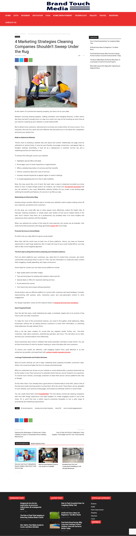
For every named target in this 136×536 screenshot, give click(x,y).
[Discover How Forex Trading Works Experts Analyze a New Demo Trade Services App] (26, 455)
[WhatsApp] (31, 60)
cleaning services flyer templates (44, 408)
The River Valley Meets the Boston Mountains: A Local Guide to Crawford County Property (105, 61)
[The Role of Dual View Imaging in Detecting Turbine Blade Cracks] (14, 517)
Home (16, 34)
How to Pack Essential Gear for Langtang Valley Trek (105, 42)
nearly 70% (58, 408)
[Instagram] (97, 526)
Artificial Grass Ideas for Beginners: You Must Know (104, 48)
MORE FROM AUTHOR (38, 443)
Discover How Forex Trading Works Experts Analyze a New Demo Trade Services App (25, 466)
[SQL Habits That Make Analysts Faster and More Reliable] (14, 527)
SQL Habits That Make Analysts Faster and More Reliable (32, 526)
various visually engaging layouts (72, 408)
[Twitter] (21, 60)
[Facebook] (17, 60)
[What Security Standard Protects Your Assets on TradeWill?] (49, 455)
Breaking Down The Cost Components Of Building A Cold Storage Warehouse (71, 466)
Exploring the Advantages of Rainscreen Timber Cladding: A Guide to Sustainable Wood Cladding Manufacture (30, 435)
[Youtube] (110, 526)
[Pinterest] (26, 60)
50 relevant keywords (27, 408)
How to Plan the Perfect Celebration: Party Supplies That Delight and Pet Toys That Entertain (68, 433)
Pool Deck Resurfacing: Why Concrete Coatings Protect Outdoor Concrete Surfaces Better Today (105, 54)
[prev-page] (16, 472)
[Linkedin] (101, 526)
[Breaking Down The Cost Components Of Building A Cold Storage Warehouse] (73, 455)
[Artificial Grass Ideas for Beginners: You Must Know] (55, 515)
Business (23, 34)
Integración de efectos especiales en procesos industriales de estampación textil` (30, 506)
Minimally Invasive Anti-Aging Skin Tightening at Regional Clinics (105, 67)
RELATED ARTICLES (22, 443)
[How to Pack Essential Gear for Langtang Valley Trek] (55, 505)
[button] (130, 19)
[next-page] (19, 472)
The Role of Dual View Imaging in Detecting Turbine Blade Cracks (32, 516)
